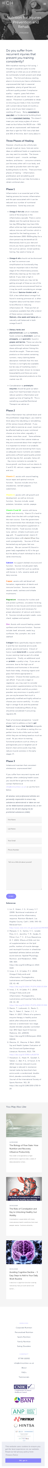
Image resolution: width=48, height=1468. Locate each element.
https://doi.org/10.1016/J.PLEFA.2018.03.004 (28, 987)
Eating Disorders (24, 1346)
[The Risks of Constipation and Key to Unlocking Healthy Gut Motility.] (24, 1206)
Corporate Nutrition (24, 1328)
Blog (12, 1117)
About (24, 1368)
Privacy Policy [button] (12, 1455)
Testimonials (24, 1377)
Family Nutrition (24, 1342)
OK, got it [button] (23, 1460)
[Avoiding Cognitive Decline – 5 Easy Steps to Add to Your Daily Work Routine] (24, 1269)
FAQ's (24, 1372)
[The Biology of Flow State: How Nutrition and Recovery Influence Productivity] (24, 1143)
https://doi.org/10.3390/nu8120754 (24, 1055)
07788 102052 (24, 1358)
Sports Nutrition (23, 1337)
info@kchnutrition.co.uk (16, 787)
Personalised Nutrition (24, 1332)
